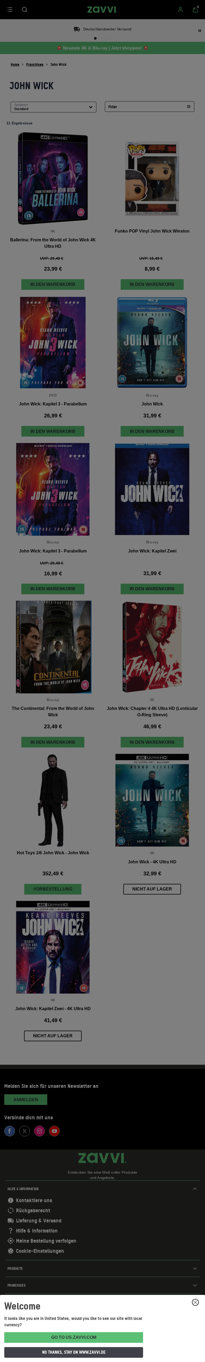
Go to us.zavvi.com (73, 1337)
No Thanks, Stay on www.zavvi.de (73, 1352)
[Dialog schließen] (195, 1302)
